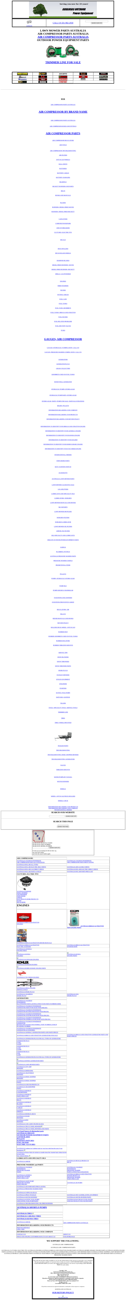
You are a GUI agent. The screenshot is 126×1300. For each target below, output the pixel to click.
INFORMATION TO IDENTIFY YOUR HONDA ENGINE (63, 435)
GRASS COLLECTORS (63, 368)
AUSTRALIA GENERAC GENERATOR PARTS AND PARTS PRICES (37, 1032)
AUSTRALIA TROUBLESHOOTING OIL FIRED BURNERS (35, 1203)
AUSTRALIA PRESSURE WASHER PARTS (63, 556)
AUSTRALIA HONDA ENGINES (23, 954)
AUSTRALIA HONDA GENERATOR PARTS (30, 1060)
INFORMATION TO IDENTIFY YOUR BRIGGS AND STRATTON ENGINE (63, 426)
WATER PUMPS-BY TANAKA (63, 777)
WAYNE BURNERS (63, 781)
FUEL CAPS (63, 299)
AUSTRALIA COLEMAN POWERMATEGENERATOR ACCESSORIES (29, 1029)
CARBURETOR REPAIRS (63, 223)
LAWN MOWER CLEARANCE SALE (63, 485)
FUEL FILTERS (63, 317)
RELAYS (63, 614)
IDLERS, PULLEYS (63, 405)
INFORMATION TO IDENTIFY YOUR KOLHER (63, 440)
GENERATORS (63, 359)
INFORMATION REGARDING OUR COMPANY (63, 410)
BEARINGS (63, 182)
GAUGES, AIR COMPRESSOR (63, 339)
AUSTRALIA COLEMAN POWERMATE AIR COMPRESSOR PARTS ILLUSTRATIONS (31, 861)
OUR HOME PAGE (69, 1236)
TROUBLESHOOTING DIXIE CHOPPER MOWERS (63, 754)
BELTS (63, 191)
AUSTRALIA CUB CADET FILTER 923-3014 (30, 1124)
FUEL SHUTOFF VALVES (63, 326)
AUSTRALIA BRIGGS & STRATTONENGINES (28, 923)
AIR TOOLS (63, 145)
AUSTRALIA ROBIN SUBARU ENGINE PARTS (31, 968)
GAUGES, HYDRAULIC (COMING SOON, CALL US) (63, 347)
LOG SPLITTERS (63, 489)
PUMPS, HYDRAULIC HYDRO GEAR (63, 578)
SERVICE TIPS (63, 652)
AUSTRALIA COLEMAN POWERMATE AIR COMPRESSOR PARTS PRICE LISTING (80, 861)
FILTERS (63, 290)
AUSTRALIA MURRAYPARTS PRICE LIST (24, 1095)
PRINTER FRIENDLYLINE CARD (23, 1228)
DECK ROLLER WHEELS (63, 253)
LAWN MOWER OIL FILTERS (63, 526)
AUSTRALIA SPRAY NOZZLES (26, 1195)
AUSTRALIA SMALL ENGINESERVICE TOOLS (26, 988)
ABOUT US (66, 1234)
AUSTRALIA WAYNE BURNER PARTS (79, 1197)
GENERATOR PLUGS (63, 364)
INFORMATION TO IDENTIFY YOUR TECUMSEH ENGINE (63, 448)
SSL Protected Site (63, 1297)
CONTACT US (21, 1234)
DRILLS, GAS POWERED (63, 274)
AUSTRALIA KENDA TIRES (27, 1219)
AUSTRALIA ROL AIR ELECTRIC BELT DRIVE (31, 867)
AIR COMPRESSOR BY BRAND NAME (63, 111)
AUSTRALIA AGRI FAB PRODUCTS (28, 1084)
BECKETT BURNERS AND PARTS (63, 186)
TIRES (63, 718)
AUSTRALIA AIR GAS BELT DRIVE (78, 867)
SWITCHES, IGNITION (63, 697)
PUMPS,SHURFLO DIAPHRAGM (63, 590)
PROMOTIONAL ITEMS (63, 565)
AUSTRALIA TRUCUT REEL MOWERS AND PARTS (33, 1128)
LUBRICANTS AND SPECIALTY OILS (63, 493)
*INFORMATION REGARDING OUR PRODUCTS (63, 806)
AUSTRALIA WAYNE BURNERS (27, 1197)
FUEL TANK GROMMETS (63, 308)
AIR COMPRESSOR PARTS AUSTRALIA (63, 36)
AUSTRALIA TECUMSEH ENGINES (28, 977)
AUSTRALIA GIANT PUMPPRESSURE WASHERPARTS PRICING (25, 1182)
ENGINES (63, 281)
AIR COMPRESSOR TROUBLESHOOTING (63, 150)
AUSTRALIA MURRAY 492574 (26, 1114)
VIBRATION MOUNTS (63, 769)
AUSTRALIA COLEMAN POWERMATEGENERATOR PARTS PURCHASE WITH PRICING (32, 1006)
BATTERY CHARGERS (63, 177)
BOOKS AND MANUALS (63, 195)
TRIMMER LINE (63, 712)
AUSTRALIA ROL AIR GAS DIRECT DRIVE (30, 869)
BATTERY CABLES (63, 173)
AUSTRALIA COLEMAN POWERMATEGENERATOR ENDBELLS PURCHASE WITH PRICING (33, 1018)
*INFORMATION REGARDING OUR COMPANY (63, 808)
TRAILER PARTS (63, 746)
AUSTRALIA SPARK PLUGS (25, 992)
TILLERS (63, 703)
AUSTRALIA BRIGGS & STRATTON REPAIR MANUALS (34, 943)
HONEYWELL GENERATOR (63, 382)
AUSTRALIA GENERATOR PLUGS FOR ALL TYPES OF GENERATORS (39, 1038)
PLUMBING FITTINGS (63, 551)
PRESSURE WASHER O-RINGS (63, 560)
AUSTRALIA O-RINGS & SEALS (27, 1192)
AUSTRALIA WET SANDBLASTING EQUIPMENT (82, 1195)
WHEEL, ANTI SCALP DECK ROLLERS (63, 796)
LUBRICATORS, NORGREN (63, 498)
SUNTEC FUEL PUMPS (63, 692)
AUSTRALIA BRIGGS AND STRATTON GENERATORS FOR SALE (37, 1035)
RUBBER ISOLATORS (63, 641)
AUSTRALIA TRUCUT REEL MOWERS (29, 1126)
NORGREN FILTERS (63, 517)
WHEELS (63, 789)
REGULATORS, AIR (63, 609)
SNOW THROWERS (63, 661)
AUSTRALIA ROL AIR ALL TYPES (27, 864)
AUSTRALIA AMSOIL (23, 1161)
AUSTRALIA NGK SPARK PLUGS (73, 994)
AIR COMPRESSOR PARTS (63, 133)
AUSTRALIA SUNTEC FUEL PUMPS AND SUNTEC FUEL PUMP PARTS (28, 1200)
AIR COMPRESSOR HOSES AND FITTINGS (63, 126)
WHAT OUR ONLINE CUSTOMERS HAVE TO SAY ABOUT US (36, 1236)
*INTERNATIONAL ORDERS (63, 810)
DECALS (63, 239)
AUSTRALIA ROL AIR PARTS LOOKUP (29, 871)
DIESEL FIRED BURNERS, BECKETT (63, 269)
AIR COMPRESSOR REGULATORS (63, 140)
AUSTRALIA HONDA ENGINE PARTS (74, 954)
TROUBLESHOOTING (63, 750)
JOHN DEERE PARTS (63, 461)
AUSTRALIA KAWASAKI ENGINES (28, 959)
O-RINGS (63, 547)
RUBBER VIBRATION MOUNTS (63, 645)
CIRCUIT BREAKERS (63, 228)
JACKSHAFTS (63, 473)
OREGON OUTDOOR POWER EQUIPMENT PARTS (63, 540)
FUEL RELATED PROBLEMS (63, 321)
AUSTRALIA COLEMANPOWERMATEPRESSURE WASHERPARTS (24, 1169)
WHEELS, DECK (63, 800)
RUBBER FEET (63, 632)
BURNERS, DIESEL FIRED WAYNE (63, 207)
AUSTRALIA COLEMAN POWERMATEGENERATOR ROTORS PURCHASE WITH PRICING (33, 1010)
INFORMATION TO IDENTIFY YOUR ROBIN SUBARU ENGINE (63, 444)
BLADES (63, 202)
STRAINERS (63, 684)
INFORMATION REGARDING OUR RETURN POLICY (63, 419)
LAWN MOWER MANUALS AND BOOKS (63, 502)
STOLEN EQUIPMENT (63, 679)
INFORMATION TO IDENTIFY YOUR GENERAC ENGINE (63, 431)
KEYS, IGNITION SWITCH (63, 467)
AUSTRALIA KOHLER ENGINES (27, 964)
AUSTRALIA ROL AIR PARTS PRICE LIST (80, 871)
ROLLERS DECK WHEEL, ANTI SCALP (63, 627)
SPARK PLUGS (63, 670)
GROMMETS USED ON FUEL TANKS (63, 374)
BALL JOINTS (63, 164)
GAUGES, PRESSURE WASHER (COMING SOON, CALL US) (63, 352)
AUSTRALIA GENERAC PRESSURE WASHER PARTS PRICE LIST (24, 1176)
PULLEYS (63, 574)
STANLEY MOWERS (63, 675)
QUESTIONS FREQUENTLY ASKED (63, 602)
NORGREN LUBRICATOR (63, 522)
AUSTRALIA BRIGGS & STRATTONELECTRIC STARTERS (28, 945)
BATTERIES (63, 168)
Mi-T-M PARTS (63, 507)
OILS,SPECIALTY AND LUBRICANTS (63, 535)
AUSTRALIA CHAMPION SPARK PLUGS (25, 994)
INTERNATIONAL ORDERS (63, 454)
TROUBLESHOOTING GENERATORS (63, 759)
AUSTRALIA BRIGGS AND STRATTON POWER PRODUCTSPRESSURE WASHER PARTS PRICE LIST (79, 1176)
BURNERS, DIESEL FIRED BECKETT (63, 211)
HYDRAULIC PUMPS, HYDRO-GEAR (63, 389)
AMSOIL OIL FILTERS (63, 531)
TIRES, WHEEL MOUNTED (63, 722)
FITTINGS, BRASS (63, 294)
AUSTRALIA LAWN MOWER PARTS (63, 479)
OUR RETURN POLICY (63, 1293)
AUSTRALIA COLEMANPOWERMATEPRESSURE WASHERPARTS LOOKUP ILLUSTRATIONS (78, 1169)
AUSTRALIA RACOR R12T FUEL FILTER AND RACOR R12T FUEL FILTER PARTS (80, 1200)
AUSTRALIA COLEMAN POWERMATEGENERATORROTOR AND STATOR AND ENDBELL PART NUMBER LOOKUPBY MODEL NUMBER (37, 1024)
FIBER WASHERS (63, 285)
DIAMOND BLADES (63, 260)
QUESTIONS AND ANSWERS (63, 597)
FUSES (63, 330)
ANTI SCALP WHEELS (63, 159)
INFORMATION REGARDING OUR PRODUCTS (63, 414)
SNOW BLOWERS (63, 657)
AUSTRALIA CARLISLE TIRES (29, 1216)
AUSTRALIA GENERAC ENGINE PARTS (24, 949)
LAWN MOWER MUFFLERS (63, 511)
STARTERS (63, 688)
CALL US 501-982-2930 (63, 23)
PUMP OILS (63, 586)
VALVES (63, 765)
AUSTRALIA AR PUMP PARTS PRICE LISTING (31, 1186)
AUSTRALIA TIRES (24, 1213)
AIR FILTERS (63, 155)
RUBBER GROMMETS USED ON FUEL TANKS (63, 636)
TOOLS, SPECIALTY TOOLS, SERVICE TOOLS (63, 707)
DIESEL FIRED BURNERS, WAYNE (63, 265)
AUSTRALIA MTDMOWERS (22, 1120)
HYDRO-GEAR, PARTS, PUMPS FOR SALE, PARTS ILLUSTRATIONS (63, 401)
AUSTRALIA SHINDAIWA (25, 1070)
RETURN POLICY (63, 623)
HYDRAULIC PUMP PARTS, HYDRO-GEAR (63, 395)
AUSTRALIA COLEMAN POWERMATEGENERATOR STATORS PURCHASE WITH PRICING (33, 1014)
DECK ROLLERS (63, 248)
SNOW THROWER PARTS (63, 666)
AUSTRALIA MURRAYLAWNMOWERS (24, 1091)
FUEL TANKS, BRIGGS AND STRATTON (63, 312)
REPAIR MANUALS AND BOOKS (63, 618)
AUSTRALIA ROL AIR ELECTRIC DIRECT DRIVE (82, 869)
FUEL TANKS (63, 303)
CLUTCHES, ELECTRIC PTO (63, 232)
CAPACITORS (63, 219)
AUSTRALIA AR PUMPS (74, 1182)
